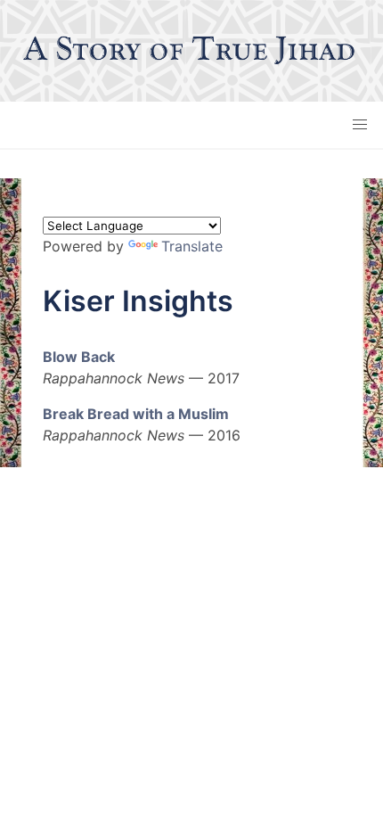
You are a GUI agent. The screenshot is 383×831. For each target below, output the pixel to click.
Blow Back (79, 357)
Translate (192, 246)
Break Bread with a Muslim (136, 414)
